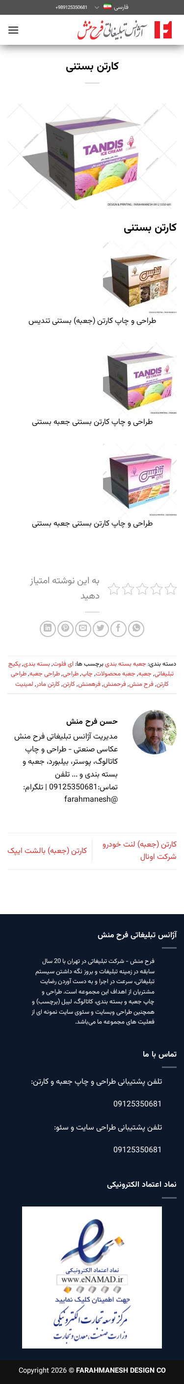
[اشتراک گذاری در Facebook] (118, 629)
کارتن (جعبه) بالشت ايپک (47, 851)
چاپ (87, 674)
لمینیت (24, 684)
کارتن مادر (48, 684)
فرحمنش (115, 684)
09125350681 (137, 1105)
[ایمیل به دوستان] (83, 629)
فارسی (121, 7)
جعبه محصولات (115, 674)
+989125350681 (71, 7)
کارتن (69, 684)
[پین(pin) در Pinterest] (65, 629)
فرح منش (141, 684)
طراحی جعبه (44, 674)
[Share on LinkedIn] (48, 629)
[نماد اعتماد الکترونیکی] (92, 1284)
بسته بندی (37, 664)
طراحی (71, 674)
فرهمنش (89, 684)
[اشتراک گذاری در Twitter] (101, 629)
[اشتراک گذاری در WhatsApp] (136, 629)
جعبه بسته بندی (125, 664)
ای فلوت (63, 664)
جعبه (145, 674)
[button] (13, 30)
